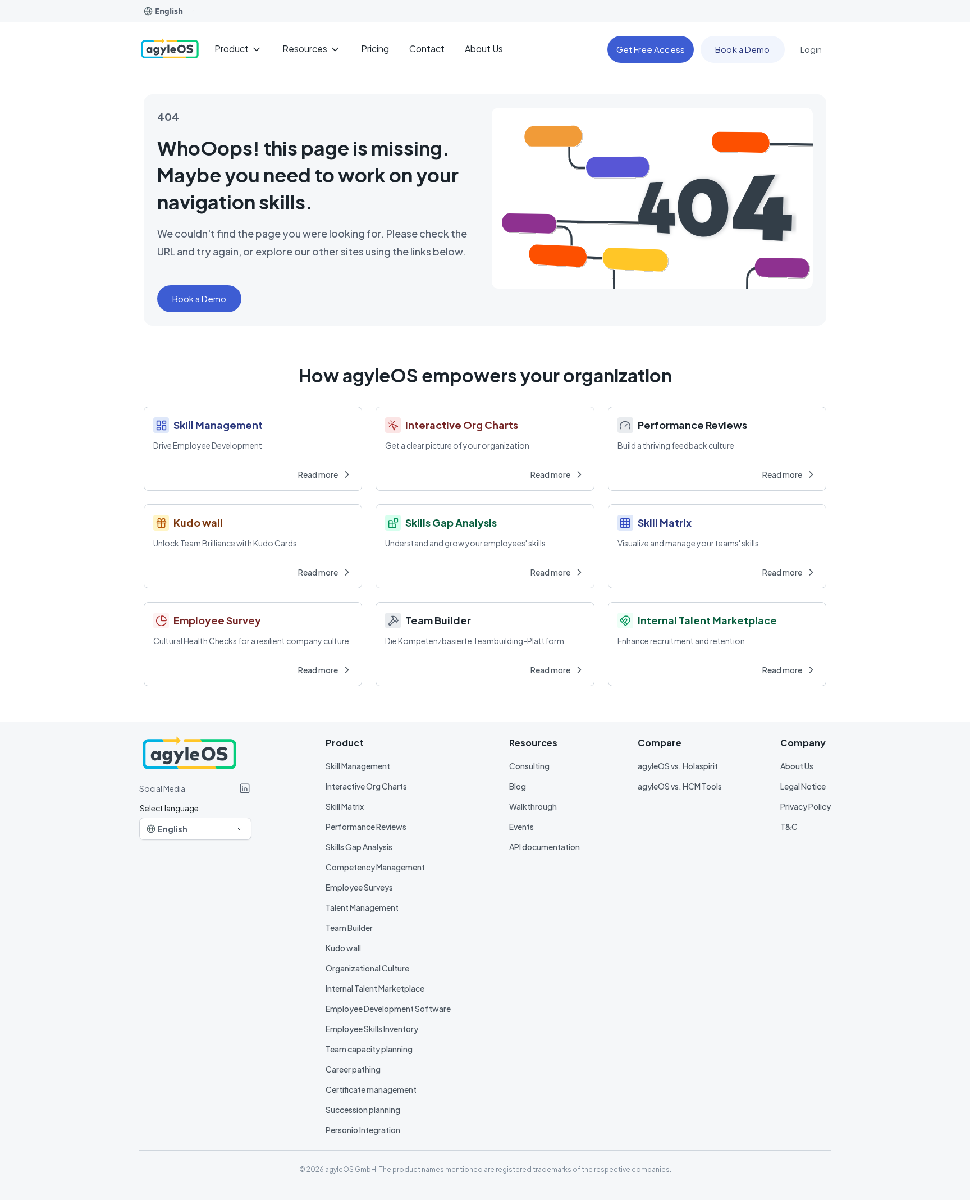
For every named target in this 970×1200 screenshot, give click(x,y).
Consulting (529, 766)
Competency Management (375, 867)
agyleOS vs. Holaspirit (678, 766)
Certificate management (371, 1089)
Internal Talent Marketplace (375, 988)
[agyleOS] (244, 788)
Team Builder (349, 928)
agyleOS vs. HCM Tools (680, 786)
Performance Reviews (366, 827)
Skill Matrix (345, 806)
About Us (796, 766)
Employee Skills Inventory (372, 1029)
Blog (517, 786)
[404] (170, 49)
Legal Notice (803, 786)
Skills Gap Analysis (359, 847)
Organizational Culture (367, 968)
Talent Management (362, 907)
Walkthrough (533, 806)
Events (521, 827)
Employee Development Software (388, 1008)
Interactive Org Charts (366, 786)
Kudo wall (343, 948)
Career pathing (353, 1069)
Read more (318, 474)
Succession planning (363, 1110)
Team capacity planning (369, 1049)
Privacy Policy (805, 806)
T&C (789, 827)
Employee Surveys (359, 887)
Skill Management (358, 766)
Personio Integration (363, 1130)
